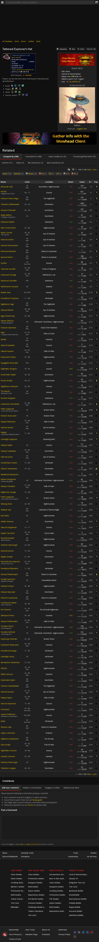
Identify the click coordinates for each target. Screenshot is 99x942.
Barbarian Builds (76, 891)
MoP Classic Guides (37, 870)
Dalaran (49, 286)
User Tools (30, 930)
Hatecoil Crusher (7, 239)
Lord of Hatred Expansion (79, 874)
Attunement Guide (57, 874)
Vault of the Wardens (49, 328)
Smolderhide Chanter (9, 463)
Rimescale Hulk (7, 187)
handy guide (37, 800)
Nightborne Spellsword (9, 739)
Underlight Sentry (7, 656)
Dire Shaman (6, 609)
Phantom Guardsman (9, 598)
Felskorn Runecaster (9, 416)
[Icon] (6, 57)
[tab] (11, 157)
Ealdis (3, 721)
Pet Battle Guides (35, 899)
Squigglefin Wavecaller (9, 363)
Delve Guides (16, 878)
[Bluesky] (83, 932)
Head (38, 41)
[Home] (4, 936)
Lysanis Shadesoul (8, 714)
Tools (75, 853)
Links (82, 49)
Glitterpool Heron (7, 615)
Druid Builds (74, 895)
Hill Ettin (4, 668)
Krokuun (49, 733)
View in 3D (91, 49)
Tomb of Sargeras (49, 269)
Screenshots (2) (77, 85)
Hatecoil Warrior (7, 310)
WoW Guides (16, 870)
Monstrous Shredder (9, 281)
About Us (46, 930)
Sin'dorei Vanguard (8, 398)
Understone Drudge (8, 275)
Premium (46, 934)
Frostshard (5, 709)
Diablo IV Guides (76, 870)
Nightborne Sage (7, 304)
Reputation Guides (36, 895)
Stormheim (43, 187)
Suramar (49, 292)
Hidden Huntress (7, 521)
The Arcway (49, 739)
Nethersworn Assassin (9, 286)
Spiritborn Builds (76, 915)
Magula (4, 432)
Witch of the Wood (8, 228)
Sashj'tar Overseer (8, 756)
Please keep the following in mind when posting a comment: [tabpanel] (29, 818)
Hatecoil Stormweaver (9, 245)
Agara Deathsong (7, 316)
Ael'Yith (3, 191)
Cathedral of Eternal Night (49, 510)
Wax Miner (5, 515)
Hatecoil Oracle (7, 457)
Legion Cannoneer (8, 733)
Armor (23, 41)
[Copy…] (69, 169)
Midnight (15, 907)
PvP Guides (54, 899)
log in (22, 844)
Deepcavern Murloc (8, 357)
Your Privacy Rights (16, 934)
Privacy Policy (64, 934)
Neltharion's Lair (49, 275)
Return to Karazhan (49, 251)
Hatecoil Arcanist (7, 692)
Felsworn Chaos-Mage (9, 198)
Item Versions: (16, 75)
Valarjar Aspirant (7, 351)
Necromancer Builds (78, 899)
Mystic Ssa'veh (6, 232)
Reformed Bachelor (8, 251)
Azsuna (49, 192)
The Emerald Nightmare (49, 609)
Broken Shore (49, 410)
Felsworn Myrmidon (8, 328)
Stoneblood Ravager (9, 651)
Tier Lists (15, 903)
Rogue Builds (74, 907)
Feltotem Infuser (7, 586)
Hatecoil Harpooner (8, 703)
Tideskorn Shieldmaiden (10, 204)
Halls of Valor (49, 351)
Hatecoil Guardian (8, 345)
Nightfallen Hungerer (9, 369)
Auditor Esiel (5, 292)
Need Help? (14, 930)
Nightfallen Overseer (9, 750)
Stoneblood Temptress (10, 298)
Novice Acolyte (6, 380)
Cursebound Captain (9, 602)
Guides (94, 853)
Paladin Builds (75, 903)
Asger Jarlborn (6, 215)
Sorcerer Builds (75, 911)
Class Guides (16, 874)
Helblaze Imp (6, 510)
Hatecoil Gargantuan (9, 527)
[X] (79, 932)
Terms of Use (15, 939)
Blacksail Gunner (7, 551)
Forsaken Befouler (8, 632)
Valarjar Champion (8, 486)
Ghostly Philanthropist (9, 574)
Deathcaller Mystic (8, 680)
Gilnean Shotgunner (8, 479)
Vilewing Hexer (6, 504)
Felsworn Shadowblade (10, 686)
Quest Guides (34, 891)
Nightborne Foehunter (9, 386)
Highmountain (53, 187)
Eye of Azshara (49, 234)
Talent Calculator (18, 899)
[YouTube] (92, 932)
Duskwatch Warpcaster (10, 645)
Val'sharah (49, 298)
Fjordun (4, 263)
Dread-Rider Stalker (8, 374)
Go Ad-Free (92, 856)
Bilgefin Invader (7, 557)
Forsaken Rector (7, 626)
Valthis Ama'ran (7, 674)
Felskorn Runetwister (9, 468)
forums (30, 805)
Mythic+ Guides (17, 887)
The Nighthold (49, 198)
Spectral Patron (7, 257)
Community (73, 856)
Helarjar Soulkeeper (8, 451)
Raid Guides (16, 895)
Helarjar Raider (6, 445)
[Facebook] (87, 932)
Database (8, 41)
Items (16, 41)
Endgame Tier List (77, 882)
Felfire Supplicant (7, 409)
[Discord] (75, 932)
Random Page (31, 934)
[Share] (96, 2)
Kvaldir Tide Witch (8, 533)
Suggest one (81, 129)
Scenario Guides (35, 903)
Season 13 (73, 878)
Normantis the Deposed (10, 561)
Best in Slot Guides (57, 878)
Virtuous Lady (6, 727)
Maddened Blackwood (9, 474)
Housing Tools (27, 853)
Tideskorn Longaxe (8, 768)
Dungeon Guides (35, 882)
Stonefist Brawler (7, 538)
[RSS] (75, 936)
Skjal (2, 332)
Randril (3, 339)
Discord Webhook (10, 856)
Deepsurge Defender (9, 639)
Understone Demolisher (10, 404)
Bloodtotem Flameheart (10, 662)
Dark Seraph (5, 745)
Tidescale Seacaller (8, 269)
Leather (31, 41)
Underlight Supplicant (9, 439)
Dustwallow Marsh (49, 580)
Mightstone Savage (8, 492)
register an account (32, 844)
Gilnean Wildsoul (7, 321)
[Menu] (2, 2)
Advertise (62, 930)
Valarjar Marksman (8, 421)
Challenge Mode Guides (37, 907)
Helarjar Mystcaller (8, 592)
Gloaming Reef (49, 439)
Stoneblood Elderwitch (9, 568)
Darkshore (49, 222)
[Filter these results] (73, 169)
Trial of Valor (49, 533)
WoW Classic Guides (57, 870)
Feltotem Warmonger (9, 545)
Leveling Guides (18, 882)
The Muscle (5, 391)
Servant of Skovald (8, 210)
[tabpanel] (49, 471)
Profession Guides (18, 891)
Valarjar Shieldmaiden (9, 621)
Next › (89, 169)
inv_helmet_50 (74, 81)
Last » (94, 169)
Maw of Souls (49, 333)
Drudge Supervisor (8, 579)
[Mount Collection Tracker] (49, 139)
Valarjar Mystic (6, 698)
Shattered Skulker (7, 222)
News (4, 853)
